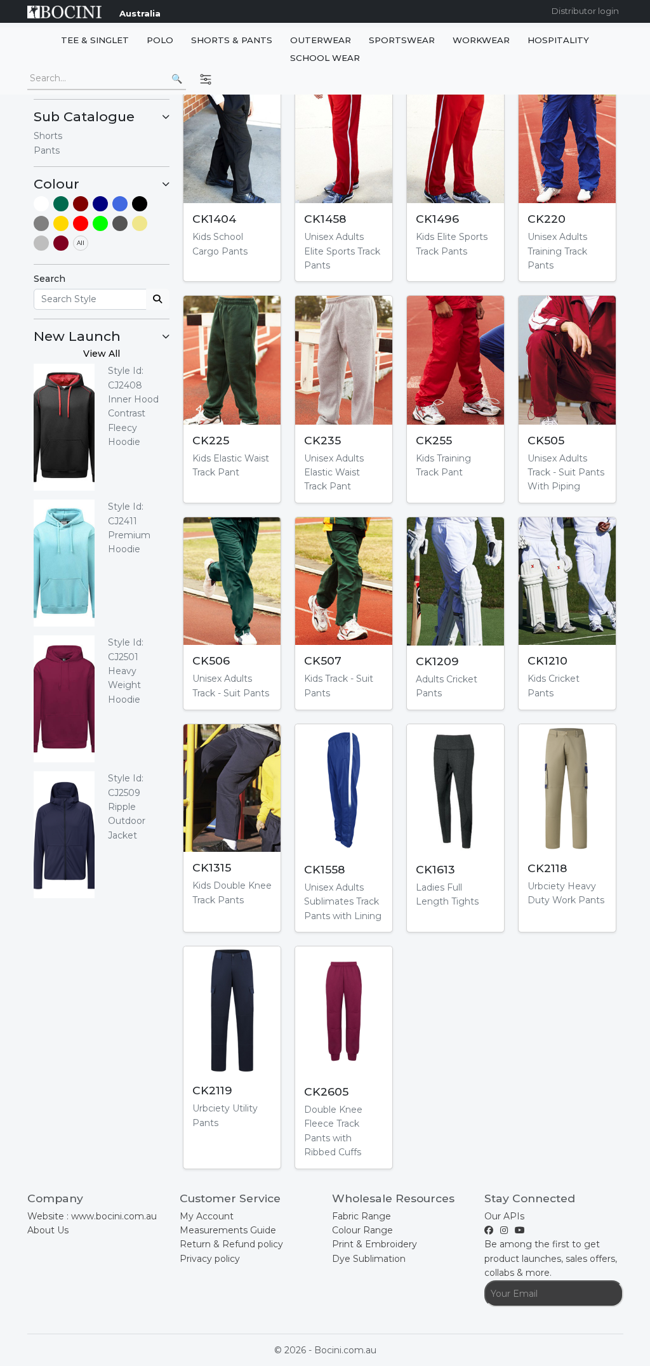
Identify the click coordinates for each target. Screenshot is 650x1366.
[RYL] (120, 203)
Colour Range (362, 1230)
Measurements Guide (228, 1230)
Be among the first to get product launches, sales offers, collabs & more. (550, 1258)
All (80, 242)
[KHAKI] (139, 223)
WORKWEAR (481, 40)
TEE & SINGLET (95, 40)
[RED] (80, 223)
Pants (47, 150)
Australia (140, 13)
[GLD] (61, 223)
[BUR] (61, 243)
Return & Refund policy (231, 1244)
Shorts (48, 136)
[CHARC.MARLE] (120, 223)
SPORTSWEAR (402, 40)
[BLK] (139, 203)
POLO (160, 40)
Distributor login (585, 11)
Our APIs (504, 1216)
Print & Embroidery (374, 1244)
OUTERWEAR (320, 40)
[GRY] (41, 223)
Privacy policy (210, 1258)
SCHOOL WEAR (325, 58)
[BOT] (61, 203)
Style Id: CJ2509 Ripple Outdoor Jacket (126, 807)
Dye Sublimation (369, 1258)
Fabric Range (361, 1216)
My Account (207, 1216)
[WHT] (41, 203)
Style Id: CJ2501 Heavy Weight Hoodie (125, 671)
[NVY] (100, 203)
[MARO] (80, 203)
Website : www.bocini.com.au (92, 1216)
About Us (48, 1230)
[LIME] (100, 223)
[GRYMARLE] (41, 243)
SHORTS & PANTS (231, 40)
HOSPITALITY (558, 40)
